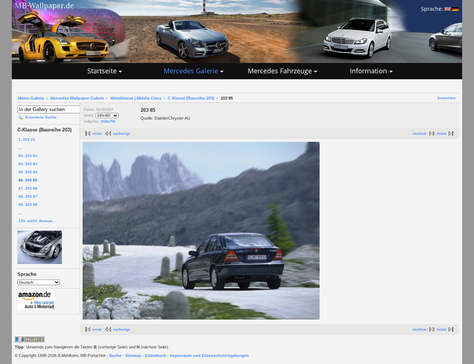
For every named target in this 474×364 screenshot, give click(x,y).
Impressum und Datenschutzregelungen (209, 355)
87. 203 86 (28, 188)
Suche (115, 355)
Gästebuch (155, 355)
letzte (442, 133)
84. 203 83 (28, 164)
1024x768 (107, 121)
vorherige (121, 133)
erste (97, 133)
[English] (447, 8)
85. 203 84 (28, 172)
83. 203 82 (28, 156)
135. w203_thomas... (37, 221)
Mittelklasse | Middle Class (135, 98)
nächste (420, 133)
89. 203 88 (28, 205)
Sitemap (133, 355)
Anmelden (446, 98)
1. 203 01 (27, 139)
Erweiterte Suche (41, 117)
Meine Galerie (31, 98)
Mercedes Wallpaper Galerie (77, 98)
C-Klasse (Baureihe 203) (191, 98)
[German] (455, 8)
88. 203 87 (28, 196)
